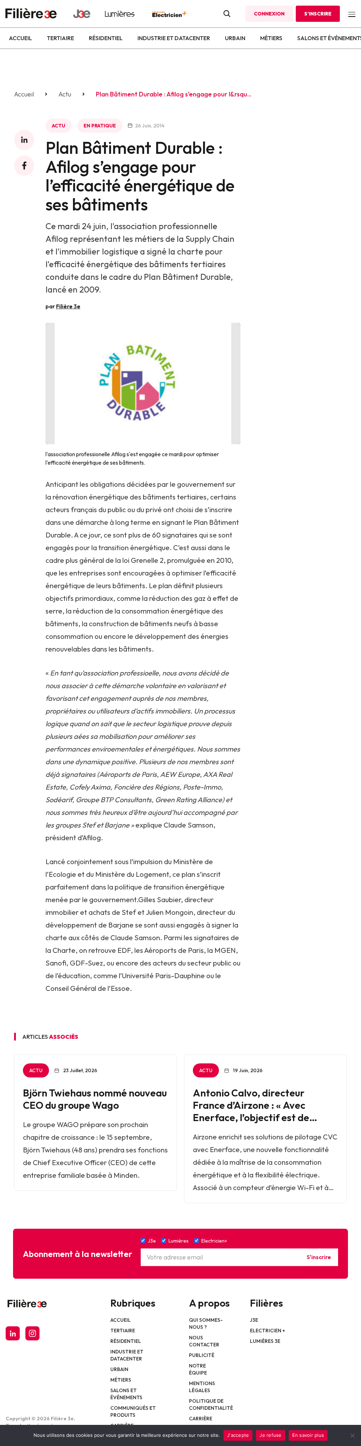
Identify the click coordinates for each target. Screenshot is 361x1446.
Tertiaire (60, 38)
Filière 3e (68, 306)
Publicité (201, 1355)
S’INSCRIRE (317, 14)
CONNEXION (269, 14)
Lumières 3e (265, 1341)
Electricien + (267, 1330)
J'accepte (238, 1435)
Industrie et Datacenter (173, 38)
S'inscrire (319, 1256)
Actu (65, 94)
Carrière (200, 1418)
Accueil (20, 38)
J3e (254, 1320)
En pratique (100, 125)
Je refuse (270, 1435)
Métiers (271, 38)
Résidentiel (106, 38)
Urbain (235, 38)
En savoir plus (308, 1435)
